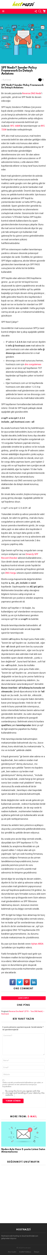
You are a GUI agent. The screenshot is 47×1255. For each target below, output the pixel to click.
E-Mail (32, 1117)
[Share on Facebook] (13, 982)
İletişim (36, 1252)
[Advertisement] (23, 1194)
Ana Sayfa (12, 1252)
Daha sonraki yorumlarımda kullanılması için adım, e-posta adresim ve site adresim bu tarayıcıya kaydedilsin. (23, 1084)
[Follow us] (35, 11)
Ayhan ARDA (37, 943)
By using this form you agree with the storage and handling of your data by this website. (24, 1093)
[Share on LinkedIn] (34, 982)
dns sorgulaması (33, 364)
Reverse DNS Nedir (31, 93)
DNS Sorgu (10, 573)
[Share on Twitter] (20, 982)
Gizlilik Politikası (25, 1252)
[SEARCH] (39, 11)
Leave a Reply (23, 998)
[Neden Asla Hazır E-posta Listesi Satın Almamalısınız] (23, 1134)
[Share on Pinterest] (27, 982)
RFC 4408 (15, 126)
